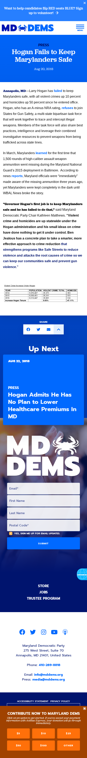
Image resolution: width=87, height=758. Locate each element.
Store (43, 586)
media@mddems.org (48, 679)
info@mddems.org (48, 674)
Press (43, 45)
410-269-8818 (49, 665)
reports (17, 176)
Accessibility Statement (32, 701)
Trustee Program (43, 598)
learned (41, 153)
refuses (67, 108)
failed (58, 91)
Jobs (43, 592)
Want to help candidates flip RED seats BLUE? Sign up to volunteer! (43, 10)
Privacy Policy (60, 701)
